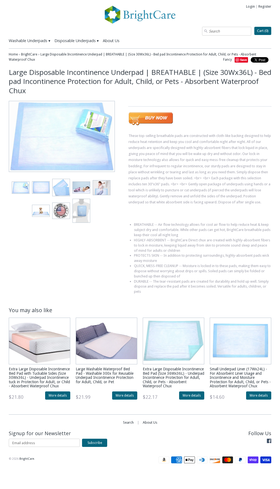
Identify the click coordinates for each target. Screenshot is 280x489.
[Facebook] (269, 442)
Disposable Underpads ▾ (76, 40)
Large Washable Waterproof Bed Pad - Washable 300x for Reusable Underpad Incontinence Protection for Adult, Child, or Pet (104, 375)
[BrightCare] (140, 15)
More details (58, 395)
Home (13, 54)
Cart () (263, 31)
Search (128, 422)
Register (264, 6)
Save (243, 60)
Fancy (227, 60)
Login (250, 6)
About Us (111, 40)
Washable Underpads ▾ (29, 40)
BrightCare (29, 54)
